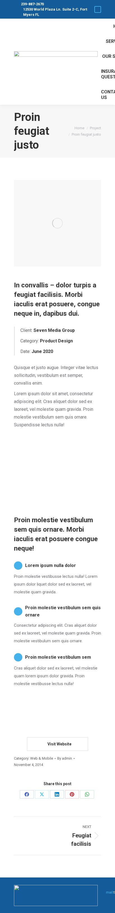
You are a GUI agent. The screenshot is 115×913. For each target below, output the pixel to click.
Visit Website (59, 744)
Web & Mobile (41, 758)
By (64, 758)
